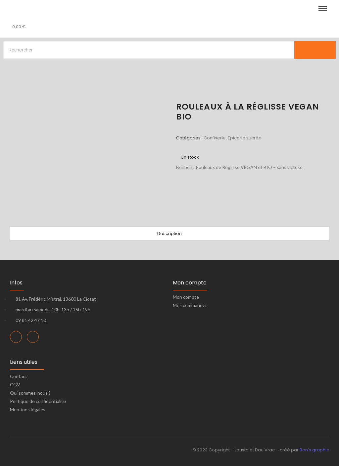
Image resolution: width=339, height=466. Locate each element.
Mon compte (186, 297)
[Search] (315, 50)
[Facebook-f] (16, 337)
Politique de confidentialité (38, 401)
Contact (18, 376)
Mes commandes (190, 305)
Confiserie (215, 138)
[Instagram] (33, 337)
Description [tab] (169, 233)
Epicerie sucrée (245, 138)
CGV (15, 384)
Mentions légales (27, 409)
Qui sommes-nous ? (30, 393)
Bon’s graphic (314, 450)
